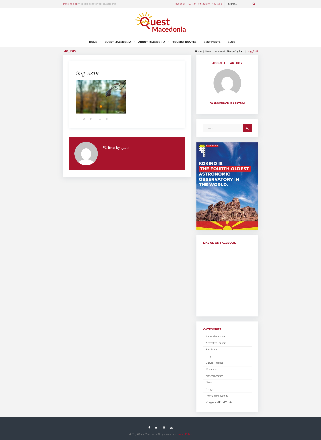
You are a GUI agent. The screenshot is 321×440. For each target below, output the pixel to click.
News (208, 51)
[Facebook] (149, 427)
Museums (211, 369)
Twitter (192, 3)
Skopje (209, 389)
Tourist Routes (184, 42)
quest (125, 147)
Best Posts (212, 42)
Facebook (179, 3)
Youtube (217, 3)
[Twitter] (156, 427)
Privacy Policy (184, 434)
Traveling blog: (70, 4)
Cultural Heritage (214, 362)
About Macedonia (151, 42)
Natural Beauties (214, 376)
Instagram (204, 3)
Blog (231, 42)
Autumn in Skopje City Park (229, 51)
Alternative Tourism (216, 343)
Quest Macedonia (117, 42)
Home (93, 42)
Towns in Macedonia (217, 395)
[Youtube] (171, 427)
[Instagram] (164, 427)
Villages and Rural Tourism (220, 402)
